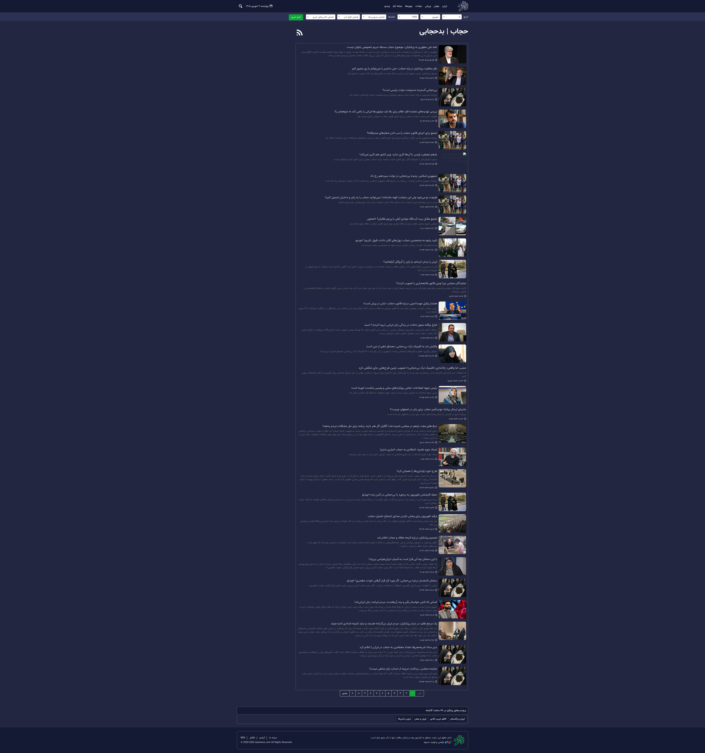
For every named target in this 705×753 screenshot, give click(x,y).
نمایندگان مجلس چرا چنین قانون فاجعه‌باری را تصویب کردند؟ (431, 283)
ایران (444, 6)
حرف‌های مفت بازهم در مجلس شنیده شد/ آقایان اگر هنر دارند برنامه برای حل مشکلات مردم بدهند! (379, 426)
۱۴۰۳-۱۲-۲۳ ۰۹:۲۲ (426, 185)
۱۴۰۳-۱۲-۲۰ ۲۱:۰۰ (427, 228)
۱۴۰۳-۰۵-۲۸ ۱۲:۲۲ (426, 487)
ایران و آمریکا (404, 719)
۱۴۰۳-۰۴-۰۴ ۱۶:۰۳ (427, 615)
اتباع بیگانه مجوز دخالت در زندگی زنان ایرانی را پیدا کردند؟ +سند (400, 325)
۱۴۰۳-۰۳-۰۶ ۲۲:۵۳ (426, 681)
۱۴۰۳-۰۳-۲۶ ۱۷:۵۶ (427, 640)
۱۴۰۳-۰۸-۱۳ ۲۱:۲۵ (426, 397)
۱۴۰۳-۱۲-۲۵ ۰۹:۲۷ (426, 164)
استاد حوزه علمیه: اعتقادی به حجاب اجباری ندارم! (408, 450)
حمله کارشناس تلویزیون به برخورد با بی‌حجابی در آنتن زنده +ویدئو (399, 495)
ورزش (428, 6)
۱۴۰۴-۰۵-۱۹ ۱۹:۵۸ (427, 78)
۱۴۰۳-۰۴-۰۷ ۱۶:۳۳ (426, 590)
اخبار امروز (296, 17)
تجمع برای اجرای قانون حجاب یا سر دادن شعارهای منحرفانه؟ (402, 133)
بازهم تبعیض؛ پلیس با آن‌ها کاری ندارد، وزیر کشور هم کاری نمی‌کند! (398, 155)
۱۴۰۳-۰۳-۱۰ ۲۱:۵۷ (427, 660)
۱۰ (359, 693)
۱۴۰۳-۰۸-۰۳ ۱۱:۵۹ (456, 419)
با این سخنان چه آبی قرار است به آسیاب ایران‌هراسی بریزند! (403, 559)
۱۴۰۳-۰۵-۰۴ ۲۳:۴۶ (426, 529)
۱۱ (352, 693)
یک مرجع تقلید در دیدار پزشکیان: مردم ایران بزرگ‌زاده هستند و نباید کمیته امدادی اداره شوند (384, 624)
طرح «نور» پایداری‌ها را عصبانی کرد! (417, 471)
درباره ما (273, 738)
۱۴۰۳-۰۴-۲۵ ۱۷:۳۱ (426, 550)
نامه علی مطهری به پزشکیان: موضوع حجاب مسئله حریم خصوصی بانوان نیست (392, 47)
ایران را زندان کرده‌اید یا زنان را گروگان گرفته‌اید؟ (410, 262)
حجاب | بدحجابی (443, 31)
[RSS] (300, 33)
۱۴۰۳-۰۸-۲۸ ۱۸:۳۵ (426, 356)
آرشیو (262, 738)
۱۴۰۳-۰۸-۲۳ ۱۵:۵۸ (455, 381)
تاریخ (466, 17)
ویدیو (387, 6)
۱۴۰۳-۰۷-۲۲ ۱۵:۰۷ (427, 442)
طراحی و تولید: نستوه (434, 742)
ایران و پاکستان (457, 719)
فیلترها (391, 17)
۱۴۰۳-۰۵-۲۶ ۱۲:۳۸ (426, 507)
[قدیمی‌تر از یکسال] (452, 76)
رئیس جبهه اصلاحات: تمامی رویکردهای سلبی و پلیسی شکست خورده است (394, 388)
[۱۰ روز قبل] (452, 54)
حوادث (418, 6)
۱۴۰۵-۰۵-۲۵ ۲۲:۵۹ (426, 60)
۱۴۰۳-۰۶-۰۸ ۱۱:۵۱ (427, 459)
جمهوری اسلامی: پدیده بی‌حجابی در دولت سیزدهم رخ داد (403, 176)
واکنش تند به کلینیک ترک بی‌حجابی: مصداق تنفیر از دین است (401, 346)
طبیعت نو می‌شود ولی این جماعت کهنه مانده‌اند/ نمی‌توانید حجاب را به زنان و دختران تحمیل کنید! (381, 197)
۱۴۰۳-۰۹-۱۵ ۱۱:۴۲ (427, 275)
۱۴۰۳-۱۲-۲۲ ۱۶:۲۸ (427, 207)
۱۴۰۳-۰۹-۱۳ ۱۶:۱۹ (427, 316)
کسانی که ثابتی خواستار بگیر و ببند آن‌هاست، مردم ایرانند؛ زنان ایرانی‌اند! (395, 602)
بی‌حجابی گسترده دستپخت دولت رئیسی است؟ (410, 90)
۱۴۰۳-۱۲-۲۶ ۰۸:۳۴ (426, 142)
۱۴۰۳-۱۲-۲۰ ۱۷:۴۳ (427, 250)
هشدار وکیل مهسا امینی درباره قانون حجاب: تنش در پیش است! (400, 304)
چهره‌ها (408, 6)
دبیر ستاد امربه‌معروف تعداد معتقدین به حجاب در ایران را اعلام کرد (398, 647)
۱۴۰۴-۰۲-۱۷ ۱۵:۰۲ (427, 99)
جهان (436, 6)
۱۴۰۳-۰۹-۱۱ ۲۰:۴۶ (427, 338)
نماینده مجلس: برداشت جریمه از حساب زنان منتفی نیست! (403, 669)
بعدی (344, 693)
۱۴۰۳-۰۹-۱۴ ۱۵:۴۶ (456, 296)
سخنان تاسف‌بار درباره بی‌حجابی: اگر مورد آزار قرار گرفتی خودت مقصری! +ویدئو (392, 581)
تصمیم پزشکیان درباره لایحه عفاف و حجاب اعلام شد (407, 538)
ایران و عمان (420, 719)
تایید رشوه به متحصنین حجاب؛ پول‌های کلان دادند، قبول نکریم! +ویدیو (396, 240)
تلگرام (252, 738)
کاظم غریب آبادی (438, 719)
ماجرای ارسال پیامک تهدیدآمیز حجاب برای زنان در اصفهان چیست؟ (428, 409)
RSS (243, 738)
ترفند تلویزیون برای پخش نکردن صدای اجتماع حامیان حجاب (402, 516)
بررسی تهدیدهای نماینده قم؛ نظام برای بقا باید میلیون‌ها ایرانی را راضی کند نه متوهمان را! (386, 112)
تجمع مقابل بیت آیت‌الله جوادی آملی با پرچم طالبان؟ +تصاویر (402, 219)
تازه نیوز (461, 6)
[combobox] (452, 16)
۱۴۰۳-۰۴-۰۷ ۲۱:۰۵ (427, 572)
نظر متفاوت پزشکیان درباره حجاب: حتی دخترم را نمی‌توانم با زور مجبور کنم (394, 69)
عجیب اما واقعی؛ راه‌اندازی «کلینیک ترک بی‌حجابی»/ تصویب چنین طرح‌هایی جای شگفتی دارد (412, 368)
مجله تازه (397, 6)
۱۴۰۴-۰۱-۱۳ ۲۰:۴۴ (427, 121)
